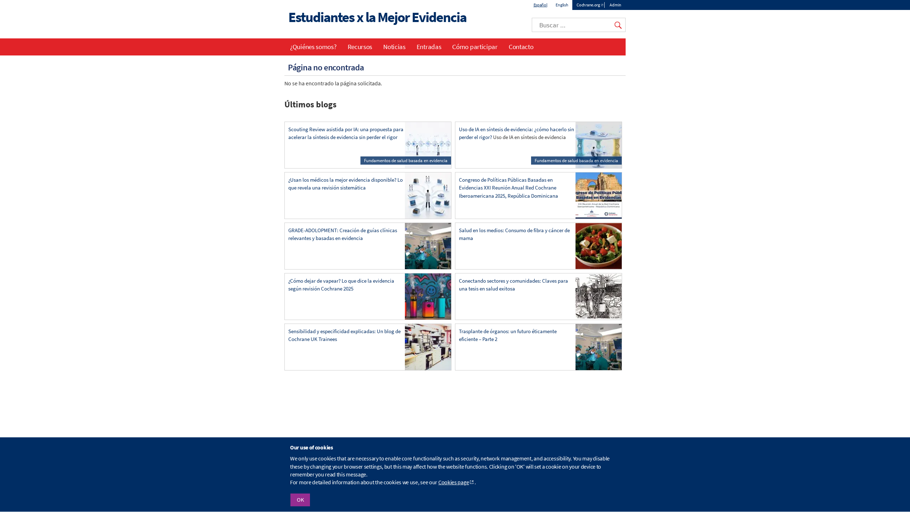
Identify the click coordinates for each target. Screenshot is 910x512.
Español (540, 4)
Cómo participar (475, 46)
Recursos (360, 46)
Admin (615, 4)
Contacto (521, 46)
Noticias (394, 46)
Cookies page (453, 482)
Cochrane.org (588, 4)
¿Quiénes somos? (313, 46)
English (562, 4)
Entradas (429, 46)
